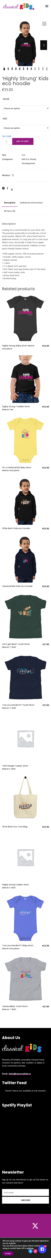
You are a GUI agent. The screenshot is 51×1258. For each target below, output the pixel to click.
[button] (44, 24)
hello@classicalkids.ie (20, 1073)
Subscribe (25, 1200)
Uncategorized (28, 163)
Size (5, 118)
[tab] (9, 202)
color (6, 99)
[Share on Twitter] (12, 188)
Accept (7, 1253)
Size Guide (6, 136)
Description (9, 202)
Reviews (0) (9, 210)
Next (43, 45)
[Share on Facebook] (7, 188)
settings (30, 1248)
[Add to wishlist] (13, 175)
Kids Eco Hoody (29, 159)
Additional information (31, 202)
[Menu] (47, 6)
